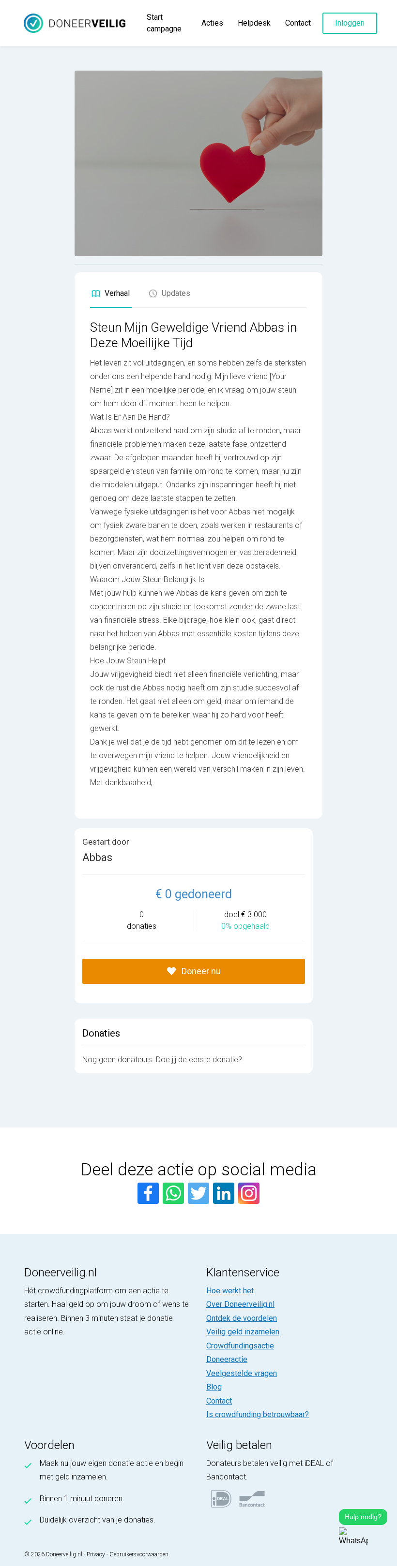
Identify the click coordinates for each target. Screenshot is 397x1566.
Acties (212, 23)
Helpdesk (254, 23)
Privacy (96, 1554)
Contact (298, 23)
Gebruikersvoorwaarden (138, 1554)
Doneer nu (200, 971)
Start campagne (164, 23)
